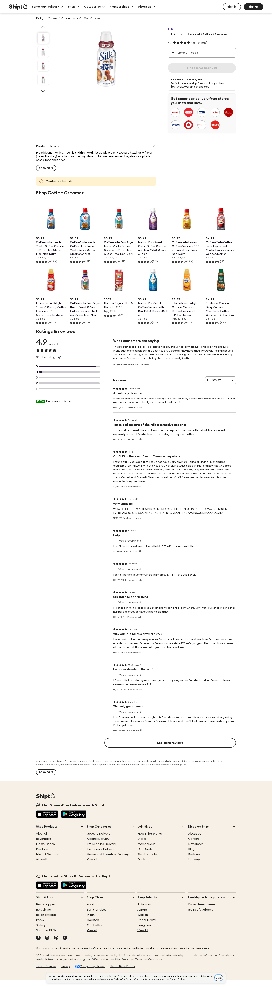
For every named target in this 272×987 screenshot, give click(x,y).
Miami (91, 914)
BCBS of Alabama (200, 909)
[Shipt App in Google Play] (73, 814)
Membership (146, 844)
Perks (40, 920)
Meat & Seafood (47, 854)
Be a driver (43, 909)
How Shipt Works (149, 833)
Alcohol (41, 833)
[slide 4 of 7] (43, 79)
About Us (194, 833)
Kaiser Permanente (201, 904)
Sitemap (194, 859)
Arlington (144, 904)
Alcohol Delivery (98, 838)
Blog (191, 849)
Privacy (65, 966)
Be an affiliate (46, 914)
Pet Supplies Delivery (101, 844)
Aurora (142, 909)
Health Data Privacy (122, 966)
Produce (42, 849)
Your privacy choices (92, 966)
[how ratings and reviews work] (60, 357)
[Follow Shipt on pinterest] (56, 938)
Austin (91, 904)
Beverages (43, 838)
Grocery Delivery (98, 833)
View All (41, 859)
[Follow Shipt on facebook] (38, 938)
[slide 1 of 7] (43, 38)
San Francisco (97, 909)
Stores (142, 838)
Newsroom (195, 844)
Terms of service (46, 966)
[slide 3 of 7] (43, 65)
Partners (194, 854)
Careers (193, 838)
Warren (142, 914)
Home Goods (45, 844)
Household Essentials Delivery (108, 854)
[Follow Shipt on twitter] (65, 938)
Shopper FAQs (46, 930)
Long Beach (145, 925)
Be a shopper (45, 904)
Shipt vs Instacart (150, 854)
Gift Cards (144, 849)
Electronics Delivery (100, 849)
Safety (41, 925)
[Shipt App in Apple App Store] (47, 814)
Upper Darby (146, 920)
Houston (93, 920)
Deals (141, 859)
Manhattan (95, 925)
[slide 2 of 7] (43, 52)
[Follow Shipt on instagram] (47, 938)
